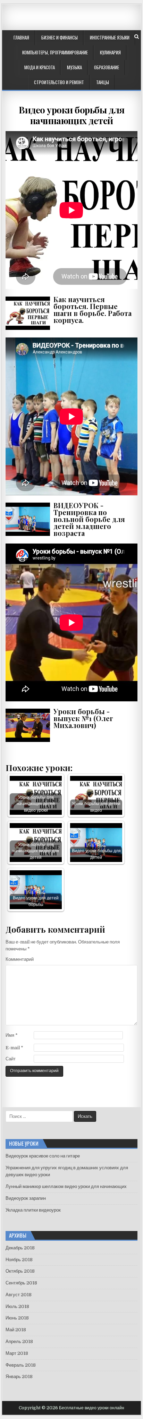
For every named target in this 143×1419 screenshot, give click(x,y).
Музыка (74, 67)
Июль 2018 (17, 1306)
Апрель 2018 (19, 1341)
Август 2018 (19, 1294)
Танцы (102, 82)
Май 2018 (16, 1329)
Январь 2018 (19, 1376)
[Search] (136, 36)
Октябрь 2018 (20, 1271)
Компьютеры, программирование (55, 52)
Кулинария (110, 52)
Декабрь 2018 (20, 1247)
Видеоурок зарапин (26, 1198)
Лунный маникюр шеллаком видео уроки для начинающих (66, 1186)
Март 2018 (17, 1353)
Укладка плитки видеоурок (33, 1210)
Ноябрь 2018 (19, 1259)
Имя (12, 1035)
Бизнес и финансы (59, 37)
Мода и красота (39, 67)
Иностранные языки (109, 37)
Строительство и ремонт (59, 82)
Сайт (11, 1058)
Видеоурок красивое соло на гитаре (43, 1156)
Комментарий (20, 959)
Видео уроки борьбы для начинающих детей (71, 115)
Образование (106, 67)
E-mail (14, 1047)
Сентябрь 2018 (21, 1282)
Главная (21, 37)
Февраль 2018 (21, 1365)
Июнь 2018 (17, 1317)
